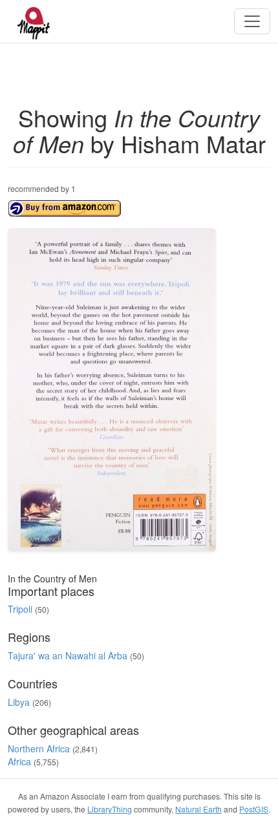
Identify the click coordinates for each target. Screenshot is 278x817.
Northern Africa (39, 748)
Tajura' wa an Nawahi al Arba (67, 655)
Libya (19, 701)
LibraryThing (109, 808)
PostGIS (253, 808)
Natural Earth (198, 808)
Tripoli (20, 608)
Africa (19, 761)
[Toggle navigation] (252, 21)
